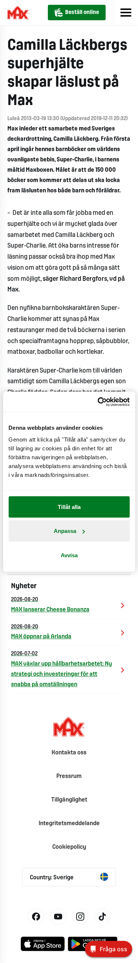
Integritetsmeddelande (69, 823)
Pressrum (69, 776)
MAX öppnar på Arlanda (41, 632)
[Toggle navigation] (125, 12)
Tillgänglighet (69, 800)
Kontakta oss (69, 753)
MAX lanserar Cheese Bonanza (50, 605)
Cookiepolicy (69, 847)
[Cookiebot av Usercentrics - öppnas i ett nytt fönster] (98, 402)
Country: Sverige (52, 877)
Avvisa (69, 555)
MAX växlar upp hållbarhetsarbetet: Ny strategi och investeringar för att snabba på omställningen (61, 669)
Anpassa (65, 531)
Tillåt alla (69, 506)
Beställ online (82, 12)
